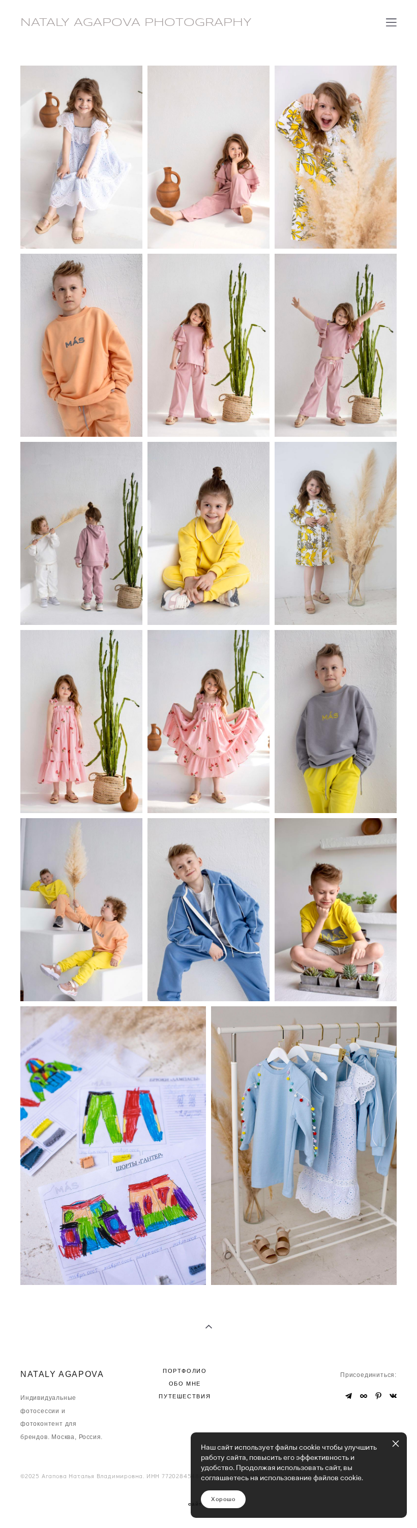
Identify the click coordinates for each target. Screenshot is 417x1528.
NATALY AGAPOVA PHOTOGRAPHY (136, 22)
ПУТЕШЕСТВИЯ (185, 1396)
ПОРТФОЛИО (185, 1371)
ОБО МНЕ (185, 1384)
